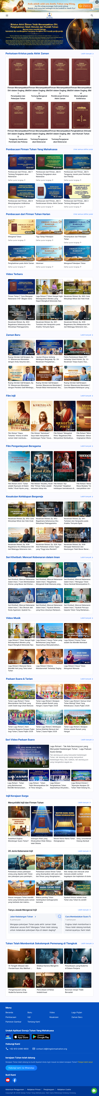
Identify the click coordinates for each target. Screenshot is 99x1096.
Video (52, 1012)
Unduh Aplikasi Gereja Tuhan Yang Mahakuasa (30, 1030)
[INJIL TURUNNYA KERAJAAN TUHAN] (49, 15)
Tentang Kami (34, 1021)
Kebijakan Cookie (64, 1089)
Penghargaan (49, 1089)
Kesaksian (54, 1017)
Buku (30, 1012)
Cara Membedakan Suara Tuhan (80, 916)
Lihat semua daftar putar (83, 149)
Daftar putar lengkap (16, 180)
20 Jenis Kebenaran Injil (20, 851)
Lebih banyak (86, 54)
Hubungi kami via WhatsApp (21, 1068)
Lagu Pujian (76, 1012)
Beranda (9, 1012)
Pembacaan (11, 1017)
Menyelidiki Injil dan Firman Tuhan (26, 802)
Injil (29, 1017)
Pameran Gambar (13, 1021)
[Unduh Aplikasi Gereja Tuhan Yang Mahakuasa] (8, 1036)
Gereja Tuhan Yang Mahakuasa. (33, 1093)
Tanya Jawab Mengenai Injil (22, 910)
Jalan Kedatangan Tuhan (21, 916)
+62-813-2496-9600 (18, 1049)
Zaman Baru (76, 1017)
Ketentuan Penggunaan (15, 1089)
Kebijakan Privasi (33, 1089)
